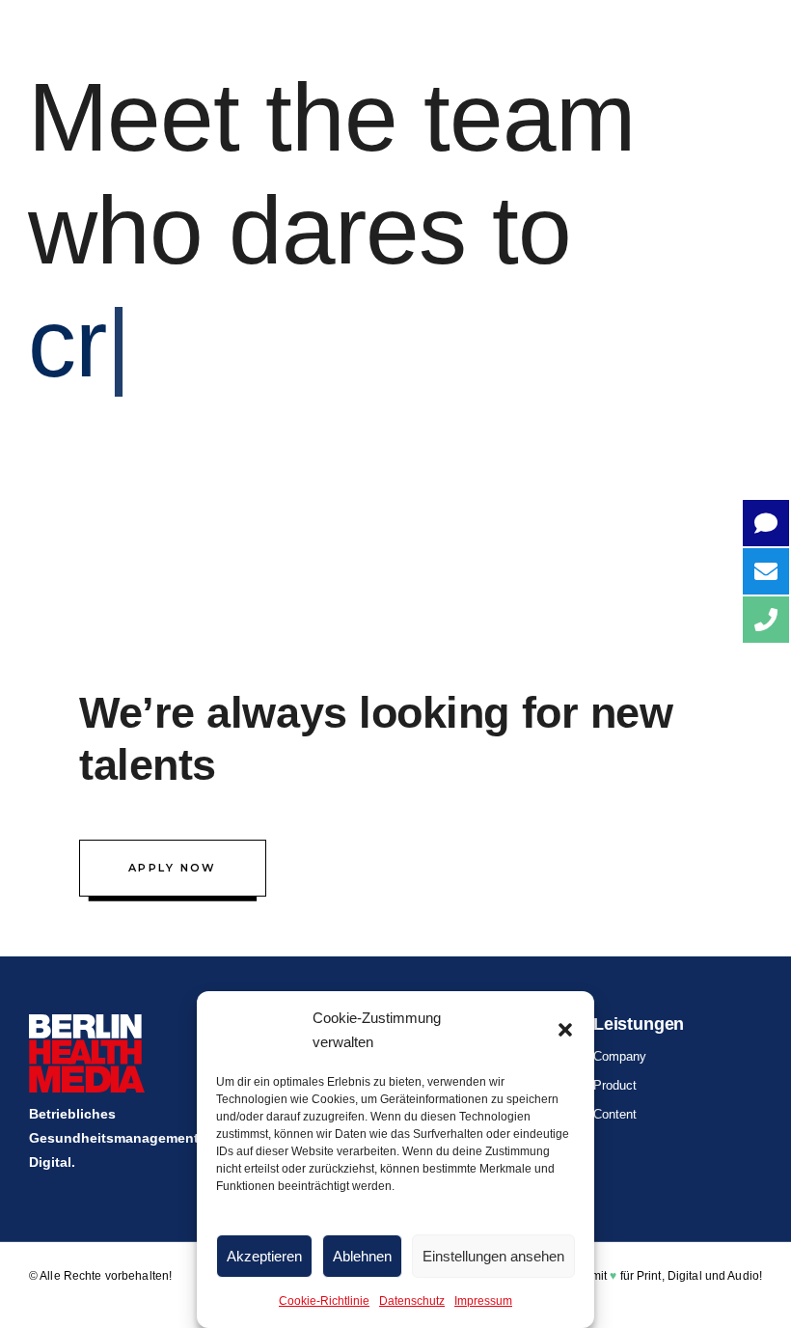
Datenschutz (412, 1301)
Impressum (483, 1301)
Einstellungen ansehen (493, 1256)
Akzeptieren (264, 1256)
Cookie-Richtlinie (324, 1301)
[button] (565, 1029)
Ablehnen (362, 1256)
